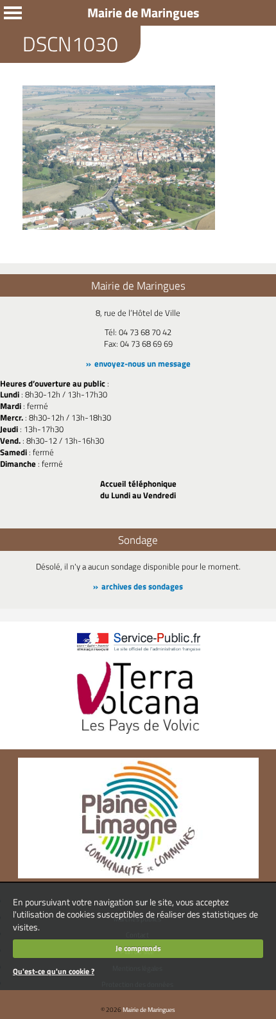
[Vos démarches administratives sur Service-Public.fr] (138, 651)
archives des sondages (142, 586)
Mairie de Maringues (149, 1009)
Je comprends (138, 948)
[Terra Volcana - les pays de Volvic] (138, 735)
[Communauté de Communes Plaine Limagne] (138, 875)
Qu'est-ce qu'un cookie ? (53, 971)
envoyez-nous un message (142, 363)
